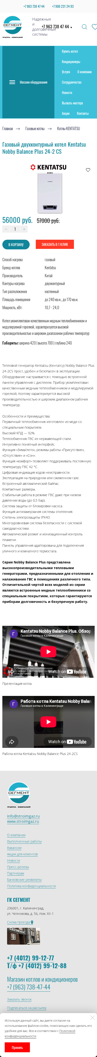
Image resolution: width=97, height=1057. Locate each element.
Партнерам (15, 873)
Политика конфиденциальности (31, 886)
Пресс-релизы (18, 867)
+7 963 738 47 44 (57, 26)
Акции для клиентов (22, 854)
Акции (65, 113)
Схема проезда (19, 922)
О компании (84, 71)
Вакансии (14, 847)
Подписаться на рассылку (26, 1008)
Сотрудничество (71, 82)
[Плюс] (24, 229)
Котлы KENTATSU (68, 129)
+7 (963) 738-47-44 (28, 986)
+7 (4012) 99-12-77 (30, 957)
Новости (67, 92)
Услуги (66, 71)
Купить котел (70, 51)
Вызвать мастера (72, 102)
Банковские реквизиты (24, 879)
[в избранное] (88, 170)
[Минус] (5, 229)
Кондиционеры (71, 61)
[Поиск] (84, 27)
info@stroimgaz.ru (23, 816)
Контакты (83, 113)
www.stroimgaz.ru (23, 821)
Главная (7, 129)
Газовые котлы (34, 129)
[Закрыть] (92, 1017)
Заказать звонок (19, 999)
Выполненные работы (24, 841)
